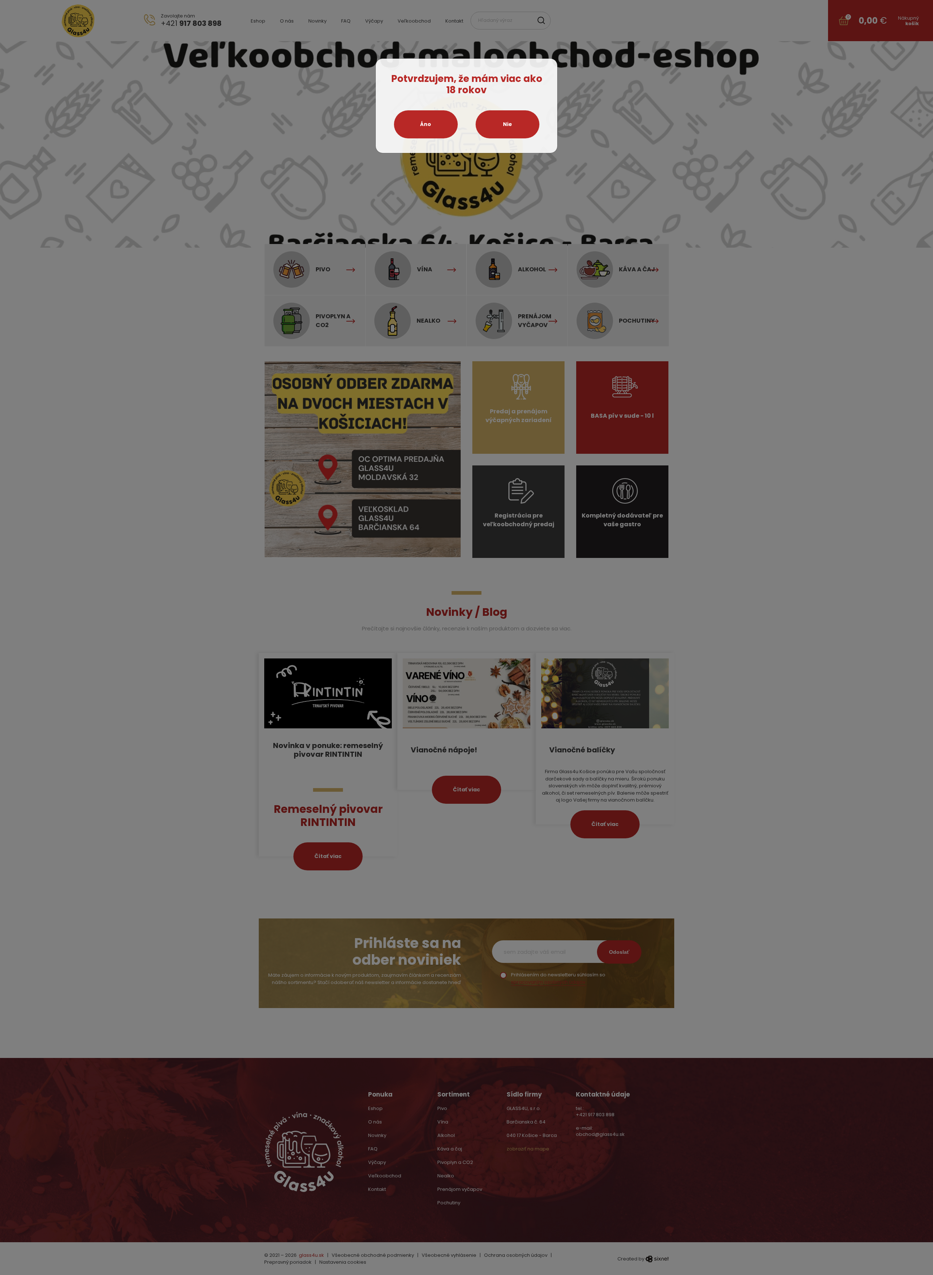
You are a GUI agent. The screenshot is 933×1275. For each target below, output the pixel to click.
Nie (507, 124)
